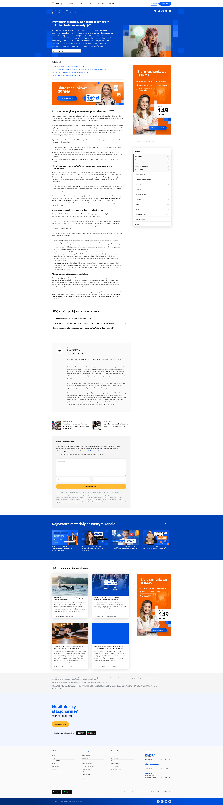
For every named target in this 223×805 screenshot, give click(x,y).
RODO (165, 792)
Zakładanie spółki (86, 758)
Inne (136, 160)
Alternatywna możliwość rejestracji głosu (67, 75)
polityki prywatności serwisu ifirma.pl (66, 503)
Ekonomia (138, 189)
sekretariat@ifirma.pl (150, 777)
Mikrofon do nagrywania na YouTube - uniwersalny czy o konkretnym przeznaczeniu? (80, 69)
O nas (53, 755)
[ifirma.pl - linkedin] (166, 801)
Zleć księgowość (60, 724)
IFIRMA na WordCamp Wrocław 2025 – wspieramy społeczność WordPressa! (107, 598)
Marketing (138, 199)
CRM (83, 777)
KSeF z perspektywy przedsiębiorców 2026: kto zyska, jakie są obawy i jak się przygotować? (109, 647)
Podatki (137, 204)
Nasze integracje (115, 766)
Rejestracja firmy (140, 219)
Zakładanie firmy (86, 755)
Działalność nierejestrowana (143, 179)
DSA (170, 792)
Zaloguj (155, 3)
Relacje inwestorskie (150, 792)
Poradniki (113, 761)
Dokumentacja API (116, 769)
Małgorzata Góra (60, 667)
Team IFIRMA (139, 169)
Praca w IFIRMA (56, 761)
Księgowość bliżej (140, 163)
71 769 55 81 (166, 768)
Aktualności (138, 156)
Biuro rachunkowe (86, 761)
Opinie (53, 763)
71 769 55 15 (166, 759)
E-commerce (138, 184)
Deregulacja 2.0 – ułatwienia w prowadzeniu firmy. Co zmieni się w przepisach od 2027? (68, 647)
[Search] (169, 141)
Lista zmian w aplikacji (141, 166)
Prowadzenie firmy (140, 214)
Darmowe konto (165, 3)
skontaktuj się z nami (92, 451)
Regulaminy (127, 792)
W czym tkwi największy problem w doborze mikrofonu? (71, 72)
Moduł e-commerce (86, 772)
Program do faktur (86, 769)
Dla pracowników (140, 174)
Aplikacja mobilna (86, 780)
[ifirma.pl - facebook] (158, 801)
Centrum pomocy (115, 758)
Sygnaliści (159, 792)
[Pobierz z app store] (81, 733)
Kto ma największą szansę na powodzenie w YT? (69, 66)
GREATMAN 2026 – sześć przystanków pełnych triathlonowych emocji (69, 598)
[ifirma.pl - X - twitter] (162, 801)
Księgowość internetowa (88, 766)
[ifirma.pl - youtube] (169, 801)
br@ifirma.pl (148, 768)
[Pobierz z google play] (91, 733)
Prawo (137, 209)
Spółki (137, 224)
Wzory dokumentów (116, 763)
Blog (112, 755)
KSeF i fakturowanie (140, 194)
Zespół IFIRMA (58, 13)
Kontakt (54, 769)
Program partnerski (57, 772)
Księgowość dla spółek (87, 763)
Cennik (53, 758)
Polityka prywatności (137, 792)
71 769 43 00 (166, 777)
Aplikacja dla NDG (86, 774)
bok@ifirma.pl (148, 759)
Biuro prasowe (55, 766)
